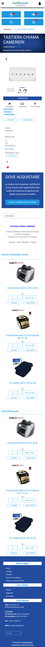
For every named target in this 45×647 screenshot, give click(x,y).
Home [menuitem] (8, 568)
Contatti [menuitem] (9, 571)
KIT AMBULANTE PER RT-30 (22, 383)
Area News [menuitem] (10, 596)
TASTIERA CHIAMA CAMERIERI (24, 29)
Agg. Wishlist (27, 120)
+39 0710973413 (21, 616)
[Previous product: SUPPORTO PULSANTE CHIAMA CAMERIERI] (6, 59)
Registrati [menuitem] (9, 593)
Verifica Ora (13, 156)
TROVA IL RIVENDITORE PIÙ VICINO (22, 202)
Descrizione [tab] (9, 216)
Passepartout (27, 642)
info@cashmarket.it (17, 625)
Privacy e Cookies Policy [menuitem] (15, 581)
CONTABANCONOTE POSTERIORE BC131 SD (22, 336)
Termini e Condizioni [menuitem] (13, 578)
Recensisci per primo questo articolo (17, 50)
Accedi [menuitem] (8, 590)
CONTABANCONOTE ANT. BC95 (22, 288)
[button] (22, 74)
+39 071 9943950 (23, 614)
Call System (7, 29)
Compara (11, 120)
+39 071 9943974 (14, 621)
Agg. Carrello (29, 298)
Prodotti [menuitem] (9, 574)
